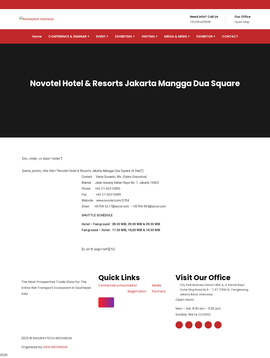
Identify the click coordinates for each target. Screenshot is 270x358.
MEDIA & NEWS (175, 36)
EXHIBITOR (204, 36)
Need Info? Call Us (204, 17)
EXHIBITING (123, 36)
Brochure (120, 285)
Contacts (105, 285)
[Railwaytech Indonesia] (36, 19)
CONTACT (230, 36)
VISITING (148, 36)
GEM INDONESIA (55, 347)
